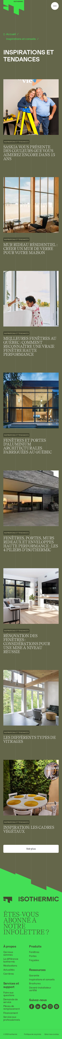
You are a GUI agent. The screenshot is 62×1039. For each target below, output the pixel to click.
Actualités (9, 969)
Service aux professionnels (11, 1018)
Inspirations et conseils (21, 38)
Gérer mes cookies (51, 1034)
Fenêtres (34, 952)
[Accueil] (13, 14)
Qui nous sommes (8, 953)
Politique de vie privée (32, 1034)
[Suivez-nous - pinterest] (56, 1007)
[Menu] (55, 6)
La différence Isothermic (10, 960)
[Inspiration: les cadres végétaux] (31, 800)
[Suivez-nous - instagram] (50, 1007)
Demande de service (10, 1000)
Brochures (35, 983)
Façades (34, 960)
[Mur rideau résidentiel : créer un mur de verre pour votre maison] (31, 220)
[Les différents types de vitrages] (31, 711)
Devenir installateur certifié (40, 989)
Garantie (34, 975)
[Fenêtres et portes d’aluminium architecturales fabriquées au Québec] (31, 417)
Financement (10, 1013)
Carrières (8, 973)
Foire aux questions (8, 994)
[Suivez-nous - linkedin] (38, 1007)
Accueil (11, 34)
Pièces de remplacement (11, 1007)
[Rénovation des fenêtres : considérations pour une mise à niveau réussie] (31, 615)
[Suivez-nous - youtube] (44, 1007)
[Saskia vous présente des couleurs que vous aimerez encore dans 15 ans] (31, 124)
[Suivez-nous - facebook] (31, 1007)
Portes (33, 956)
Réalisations (10, 965)
